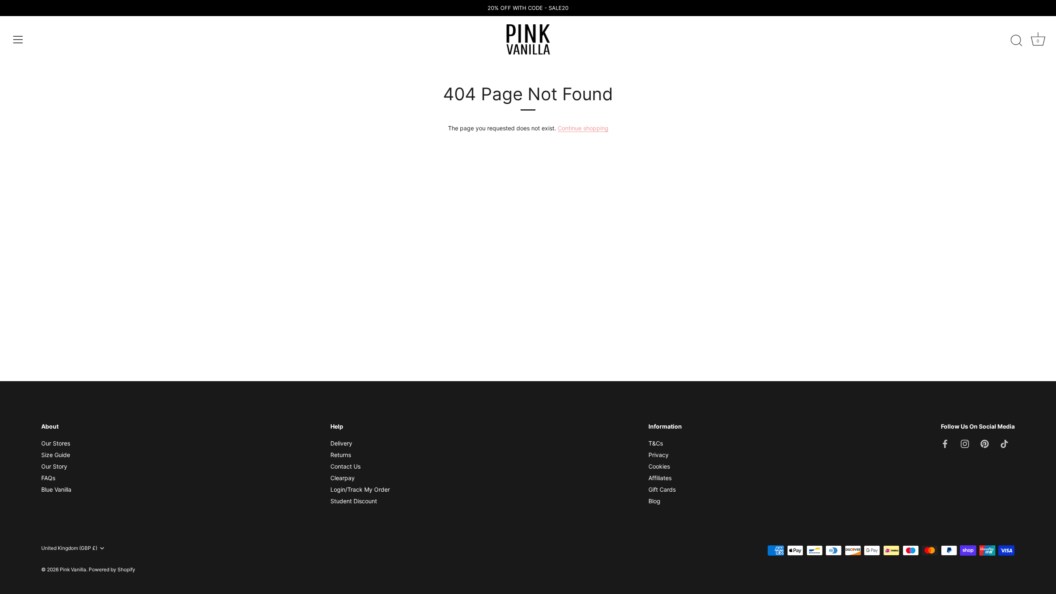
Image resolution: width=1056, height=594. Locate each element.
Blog (654, 500)
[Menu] (18, 40)
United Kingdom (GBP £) (69, 548)
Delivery (341, 443)
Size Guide (55, 454)
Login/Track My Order (360, 489)
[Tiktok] (1004, 443)
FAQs (48, 477)
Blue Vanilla (56, 489)
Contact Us (345, 466)
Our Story (54, 466)
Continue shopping (583, 128)
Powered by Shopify (112, 569)
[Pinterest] (985, 443)
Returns (340, 454)
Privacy (658, 454)
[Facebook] (945, 443)
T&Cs (655, 443)
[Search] (1016, 41)
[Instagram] (965, 443)
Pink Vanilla (73, 569)
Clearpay (342, 477)
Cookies (659, 466)
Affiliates (660, 477)
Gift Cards (662, 489)
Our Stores (55, 443)
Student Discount (353, 500)
